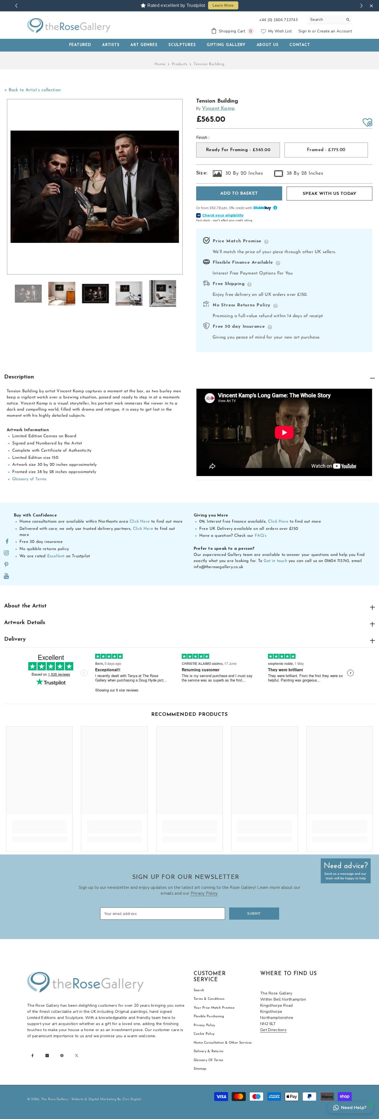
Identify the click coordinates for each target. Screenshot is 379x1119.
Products (179, 64)
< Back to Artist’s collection (32, 90)
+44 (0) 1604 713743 (278, 19)
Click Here (140, 522)
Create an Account (334, 31)
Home (160, 64)
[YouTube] (6, 576)
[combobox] (325, 20)
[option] (95, 187)
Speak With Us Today (329, 194)
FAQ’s (260, 536)
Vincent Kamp (218, 108)
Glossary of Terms (29, 479)
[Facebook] (7, 541)
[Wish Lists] (367, 122)
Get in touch (275, 561)
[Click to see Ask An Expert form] (346, 870)
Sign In (305, 31)
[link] (39, 830)
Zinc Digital (131, 1099)
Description (19, 377)
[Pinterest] (6, 565)
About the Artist (25, 606)
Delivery (15, 639)
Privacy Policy (204, 893)
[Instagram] (6, 553)
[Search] (329, 20)
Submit (254, 913)
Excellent (56, 556)
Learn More (223, 5)
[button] (350, 1107)
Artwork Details (24, 622)
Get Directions (273, 1029)
